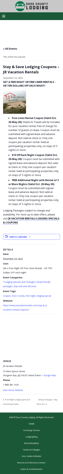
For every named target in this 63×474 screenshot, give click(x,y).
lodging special (44, 295)
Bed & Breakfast (31, 443)
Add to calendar (18, 236)
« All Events (10, 48)
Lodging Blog (31, 436)
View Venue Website (13, 390)
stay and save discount (25, 286)
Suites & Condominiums (31, 469)
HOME (31, 424)
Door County (18, 295)
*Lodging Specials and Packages (19, 281)
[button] (3, 16)
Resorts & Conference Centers (31, 462)
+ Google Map (49, 375)
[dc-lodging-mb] (31, 6)
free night (30, 295)
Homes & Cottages (31, 449)
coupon (7, 295)
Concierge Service (31, 430)
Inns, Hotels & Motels (31, 456)
